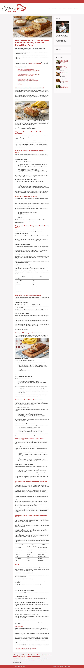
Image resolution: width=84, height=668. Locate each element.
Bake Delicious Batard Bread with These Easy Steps (23, 649)
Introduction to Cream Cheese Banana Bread (26, 69)
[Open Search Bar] (80, 8)
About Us (70, 8)
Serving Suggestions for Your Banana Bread (26, 79)
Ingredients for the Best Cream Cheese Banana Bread (27, 71)
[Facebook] (41, 1)
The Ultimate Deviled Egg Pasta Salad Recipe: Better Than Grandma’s (26, 648)
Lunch (60, 8)
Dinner (65, 8)
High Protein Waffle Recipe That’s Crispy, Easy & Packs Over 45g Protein (32, 660)
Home (49, 8)
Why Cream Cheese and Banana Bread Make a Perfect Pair (28, 70)
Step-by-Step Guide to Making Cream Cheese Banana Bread (29, 74)
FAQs (19, 83)
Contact (76, 8)
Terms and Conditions (67, 666)
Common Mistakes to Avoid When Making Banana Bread (28, 80)
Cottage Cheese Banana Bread (35, 63)
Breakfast (54, 8)
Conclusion (20, 84)
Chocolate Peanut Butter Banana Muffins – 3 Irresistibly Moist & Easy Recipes (33, 658)
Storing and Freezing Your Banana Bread (25, 76)
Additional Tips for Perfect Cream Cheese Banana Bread (28, 81)
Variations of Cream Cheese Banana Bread (25, 78)
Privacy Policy (61, 666)
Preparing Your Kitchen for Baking (24, 73)
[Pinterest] (43, 1)
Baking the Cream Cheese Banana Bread (25, 75)
